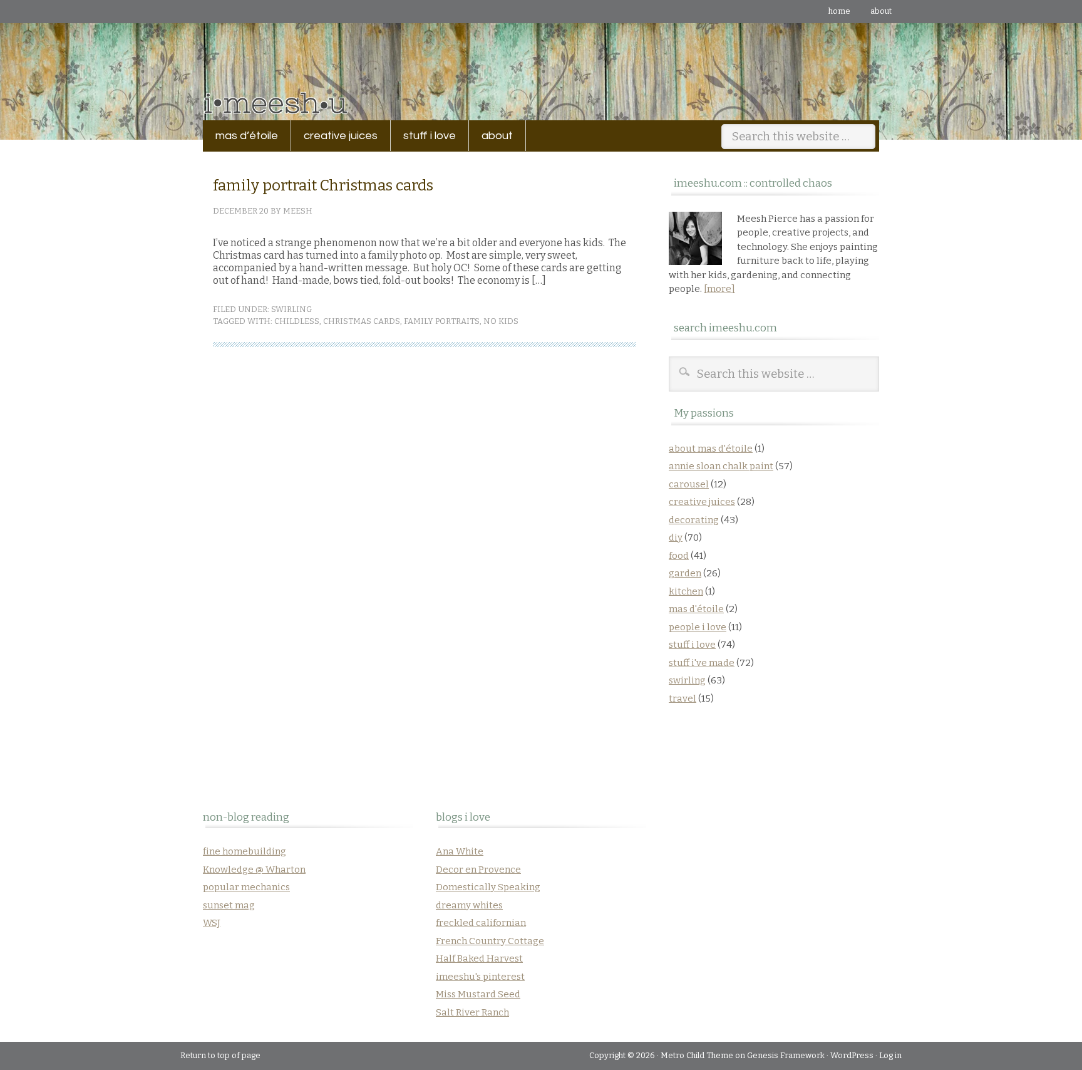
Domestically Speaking (488, 887)
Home (839, 11)
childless (296, 321)
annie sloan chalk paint (721, 466)
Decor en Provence (478, 869)
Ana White (459, 851)
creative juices (334, 136)
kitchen (686, 591)
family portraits (442, 321)
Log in (890, 1055)
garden (685, 573)
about (881, 11)
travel (682, 698)
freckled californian (481, 922)
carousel (689, 484)
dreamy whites (469, 905)
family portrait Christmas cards (323, 185)
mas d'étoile (696, 609)
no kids (500, 321)
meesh (297, 211)
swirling (291, 309)
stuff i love (423, 136)
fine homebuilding (244, 851)
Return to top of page (220, 1055)
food (679, 555)
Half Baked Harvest (479, 958)
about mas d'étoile (711, 448)
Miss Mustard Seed (478, 994)
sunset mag (229, 905)
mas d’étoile (246, 136)
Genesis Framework (786, 1055)
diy (676, 537)
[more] (719, 288)
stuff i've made (701, 662)
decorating (694, 520)
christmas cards (361, 321)
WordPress (851, 1055)
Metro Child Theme (697, 1055)
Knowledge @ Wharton (254, 869)
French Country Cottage (490, 941)
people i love (697, 627)
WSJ (211, 922)
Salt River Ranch (472, 1012)
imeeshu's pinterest (480, 976)
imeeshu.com (541, 62)
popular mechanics (246, 887)
